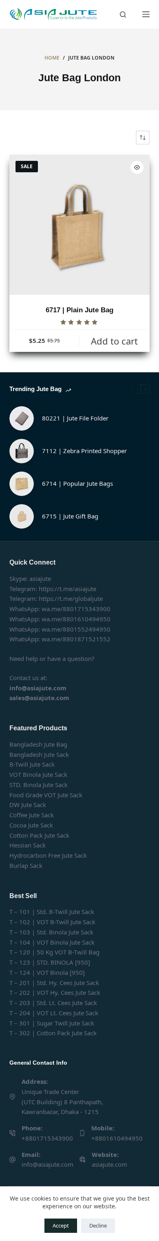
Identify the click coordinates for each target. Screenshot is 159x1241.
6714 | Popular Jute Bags (77, 483)
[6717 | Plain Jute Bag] (79, 225)
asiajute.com (109, 1164)
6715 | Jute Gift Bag (70, 516)
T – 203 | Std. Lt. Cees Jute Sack (53, 1003)
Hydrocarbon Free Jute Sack (48, 855)
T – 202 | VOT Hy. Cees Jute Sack (54, 992)
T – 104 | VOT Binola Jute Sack (52, 942)
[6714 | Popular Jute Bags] (21, 483)
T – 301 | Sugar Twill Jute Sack (51, 1023)
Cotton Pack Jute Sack (39, 835)
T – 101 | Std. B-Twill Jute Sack (51, 911)
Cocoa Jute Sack (31, 825)
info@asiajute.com (47, 1164)
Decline (98, 1225)
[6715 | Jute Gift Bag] (21, 516)
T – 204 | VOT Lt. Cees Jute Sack (53, 1013)
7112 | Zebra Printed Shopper (84, 451)
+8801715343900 (47, 1138)
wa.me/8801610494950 (76, 619)
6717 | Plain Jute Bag (79, 310)
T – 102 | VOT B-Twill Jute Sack (52, 922)
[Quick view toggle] (137, 167)
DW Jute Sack (27, 805)
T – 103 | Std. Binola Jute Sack (51, 932)
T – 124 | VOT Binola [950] (47, 972)
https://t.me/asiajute (67, 589)
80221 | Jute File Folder (75, 418)
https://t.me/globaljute (71, 598)
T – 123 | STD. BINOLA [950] (49, 962)
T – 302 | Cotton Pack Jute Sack (53, 1033)
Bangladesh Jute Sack (39, 754)
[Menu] (146, 14)
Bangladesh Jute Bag (38, 744)
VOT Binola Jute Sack (38, 774)
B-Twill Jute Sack (32, 764)
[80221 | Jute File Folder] (21, 418)
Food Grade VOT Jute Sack (45, 795)
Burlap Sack (25, 865)
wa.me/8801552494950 (76, 629)
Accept (61, 1225)
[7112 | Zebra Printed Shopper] (21, 451)
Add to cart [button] (114, 341)
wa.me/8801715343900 (76, 609)
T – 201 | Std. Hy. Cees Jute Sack (54, 983)
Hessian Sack (27, 845)
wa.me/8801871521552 (76, 639)
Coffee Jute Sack (31, 815)
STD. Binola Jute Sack (38, 785)
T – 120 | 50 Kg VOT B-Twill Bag (54, 952)
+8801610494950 (117, 1138)
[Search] (123, 14)
